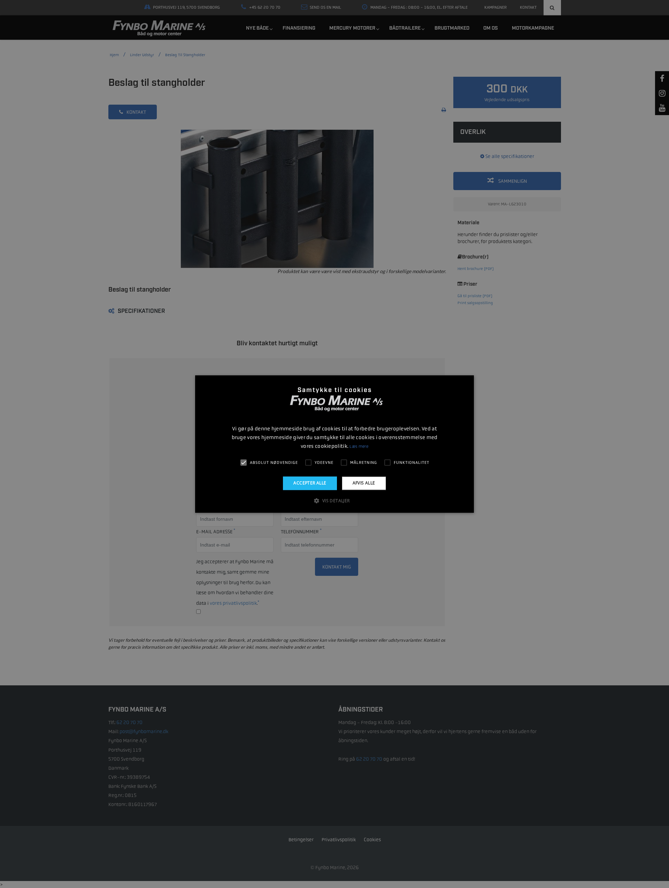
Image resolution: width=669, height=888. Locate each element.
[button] (334, 500)
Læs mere (358, 446)
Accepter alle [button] (309, 483)
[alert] (334, 444)
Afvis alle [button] (364, 483)
